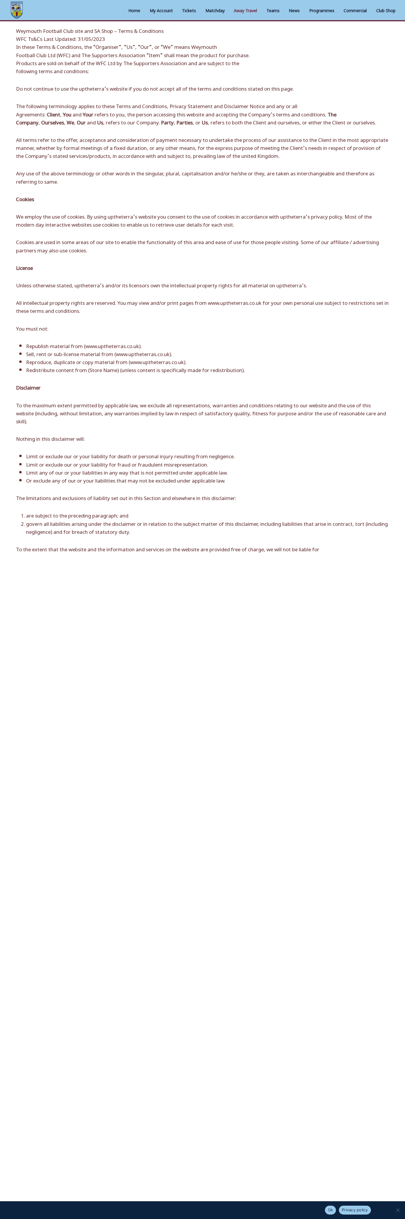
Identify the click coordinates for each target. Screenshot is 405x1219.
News (294, 9)
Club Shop (386, 9)
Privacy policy (355, 1209)
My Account (161, 9)
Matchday (215, 9)
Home (134, 9)
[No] (398, 1210)
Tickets (189, 9)
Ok (330, 1209)
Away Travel (245, 9)
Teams (273, 9)
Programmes (321, 9)
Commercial (355, 9)
